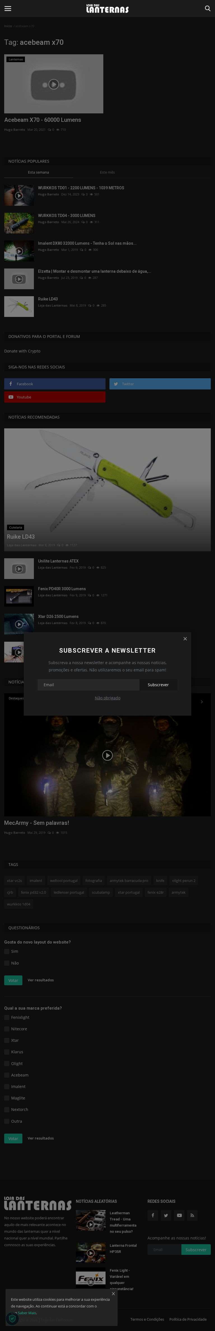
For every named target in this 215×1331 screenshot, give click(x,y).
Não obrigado (107, 697)
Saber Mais (27, 1312)
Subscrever (158, 684)
